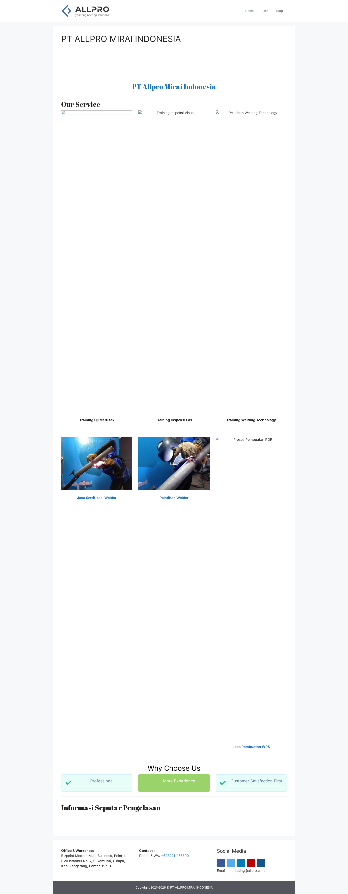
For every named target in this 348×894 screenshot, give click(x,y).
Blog (279, 11)
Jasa (265, 11)
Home (249, 11)
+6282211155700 (175, 856)
